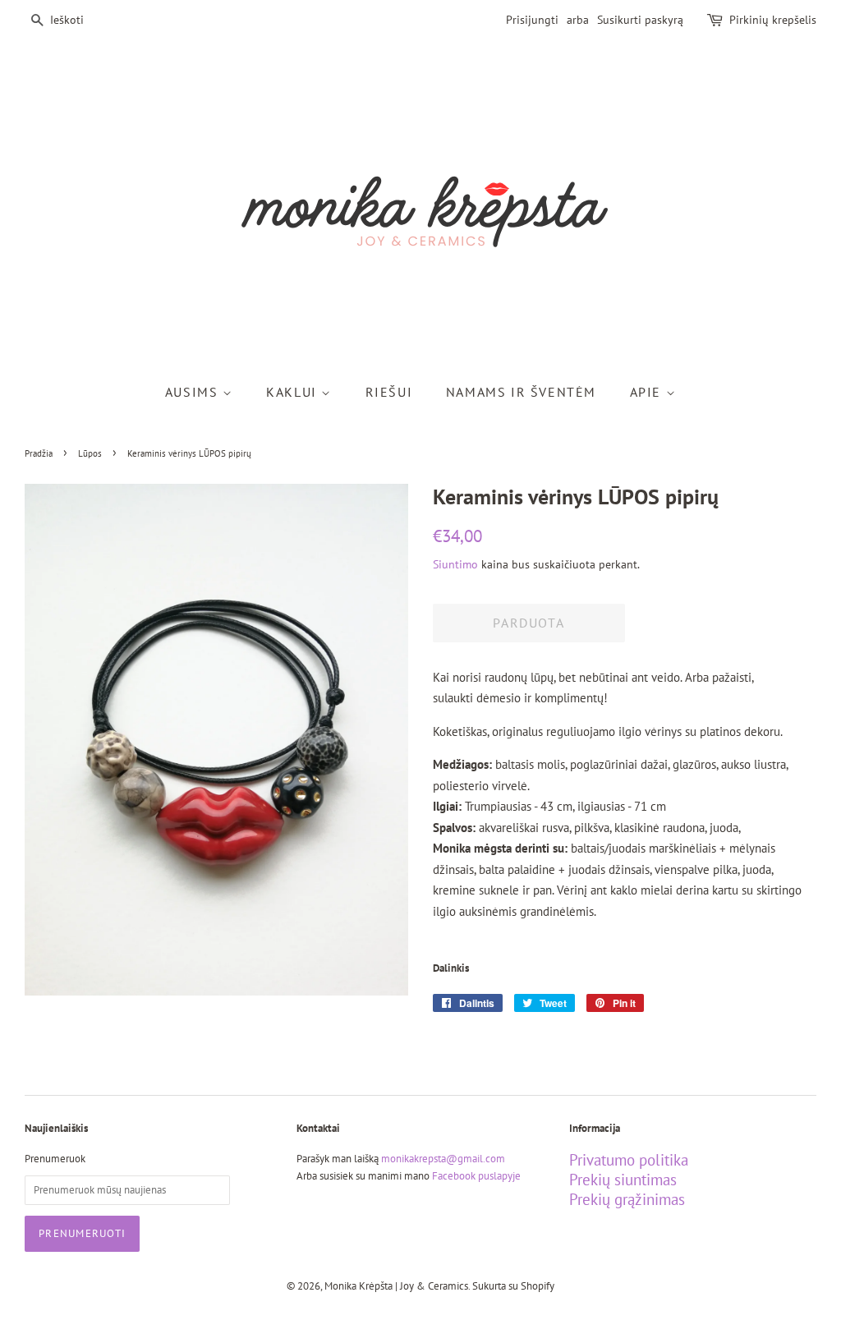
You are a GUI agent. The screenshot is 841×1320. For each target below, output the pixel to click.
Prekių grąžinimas (627, 1199)
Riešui (389, 392)
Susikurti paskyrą (640, 19)
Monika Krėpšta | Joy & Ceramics (396, 1286)
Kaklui (293, 392)
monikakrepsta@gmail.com (443, 1159)
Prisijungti (532, 19)
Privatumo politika (628, 1160)
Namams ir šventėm (521, 392)
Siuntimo (455, 564)
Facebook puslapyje (476, 1176)
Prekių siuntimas (623, 1179)
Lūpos (90, 453)
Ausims (194, 392)
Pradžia (39, 453)
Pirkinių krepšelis (772, 19)
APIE (648, 392)
